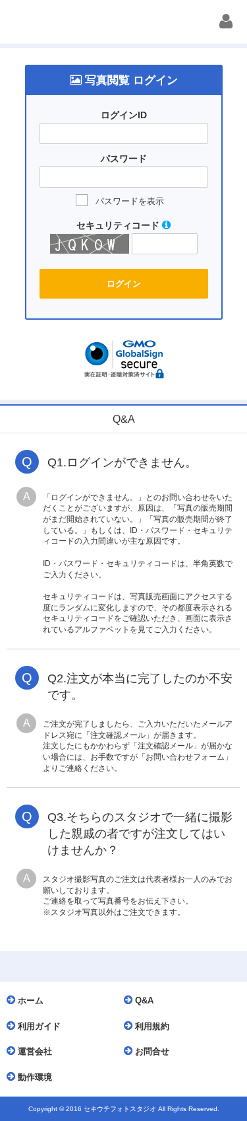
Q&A (142, 1000)
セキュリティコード (119, 225)
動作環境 (33, 1077)
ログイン (124, 284)
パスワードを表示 (130, 201)
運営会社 (33, 1051)
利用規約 (150, 1026)
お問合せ (150, 1051)
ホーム (29, 1000)
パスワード (124, 158)
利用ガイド (38, 1026)
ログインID (124, 115)
